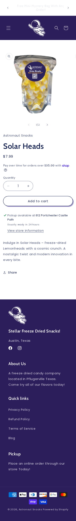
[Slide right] (47, 124)
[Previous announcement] (7, 7)
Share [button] (12, 272)
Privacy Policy (19, 410)
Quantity (9, 178)
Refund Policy (19, 419)
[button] (8, 28)
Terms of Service (22, 429)
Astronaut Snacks (30, 509)
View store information (25, 231)
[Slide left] (28, 124)
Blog (11, 438)
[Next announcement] (68, 7)
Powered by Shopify (55, 509)
